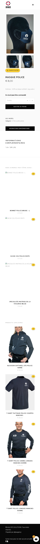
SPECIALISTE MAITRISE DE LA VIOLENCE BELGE (20, 303)
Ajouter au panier (20, 107)
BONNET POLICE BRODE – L (20, 211)
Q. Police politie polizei (18, 121)
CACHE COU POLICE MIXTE (20, 256)
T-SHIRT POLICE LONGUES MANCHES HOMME (20, 510)
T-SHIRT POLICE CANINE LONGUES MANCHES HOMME (20, 462)
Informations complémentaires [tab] (19, 128)
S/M (11, 147)
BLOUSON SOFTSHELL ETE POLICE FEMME (20, 367)
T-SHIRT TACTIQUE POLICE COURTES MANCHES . (20, 414)
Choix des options (13, 258)
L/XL (14, 147)
